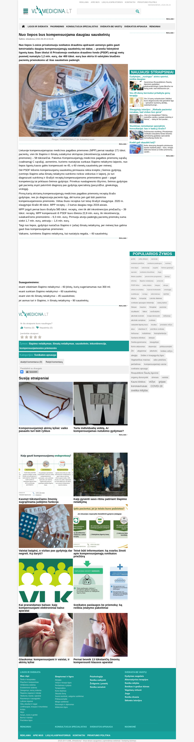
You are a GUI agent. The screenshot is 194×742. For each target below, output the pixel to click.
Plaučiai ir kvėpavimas (29, 682)
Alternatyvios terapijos (136, 679)
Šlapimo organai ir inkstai (30, 693)
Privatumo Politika (147, 2)
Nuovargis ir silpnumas (64, 704)
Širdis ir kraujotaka (27, 679)
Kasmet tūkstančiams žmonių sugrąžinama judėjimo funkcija (39, 500)
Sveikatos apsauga (45, 355)
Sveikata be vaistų (136, 672)
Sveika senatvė (97, 687)
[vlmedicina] (33, 317)
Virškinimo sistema (28, 685)
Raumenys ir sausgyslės (30, 699)
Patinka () (29, 327)
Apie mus (95, 2)
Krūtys (22, 709)
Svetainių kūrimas (128, 741)
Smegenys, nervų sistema (30, 690)
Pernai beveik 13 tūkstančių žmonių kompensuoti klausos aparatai (97, 661)
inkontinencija (98, 343)
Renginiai (25, 727)
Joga (127, 693)
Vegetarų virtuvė (133, 690)
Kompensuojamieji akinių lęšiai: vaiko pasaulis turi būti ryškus (43, 429)
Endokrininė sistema (28, 688)
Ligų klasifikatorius (112, 2)
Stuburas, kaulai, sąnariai (30, 696)
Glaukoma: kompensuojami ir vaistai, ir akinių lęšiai (44, 661)
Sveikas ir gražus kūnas (137, 686)
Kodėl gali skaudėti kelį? (142, 142)
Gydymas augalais (134, 676)
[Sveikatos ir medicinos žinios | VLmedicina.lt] (52, 11)
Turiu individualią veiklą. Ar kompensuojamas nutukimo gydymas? (99, 429)
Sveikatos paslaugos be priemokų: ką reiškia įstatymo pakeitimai (98, 606)
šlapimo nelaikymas (40, 343)
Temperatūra (60, 688)
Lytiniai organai (26, 701)
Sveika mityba (132, 683)
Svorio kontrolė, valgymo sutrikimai (69, 696)
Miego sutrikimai (62, 702)
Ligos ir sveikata (38, 26)
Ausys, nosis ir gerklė (29, 715)
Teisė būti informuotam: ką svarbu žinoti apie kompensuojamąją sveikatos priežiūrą (100, 553)
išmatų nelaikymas (63, 343)
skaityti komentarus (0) (31, 362)
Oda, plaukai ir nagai (28, 704)
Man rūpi (24, 676)
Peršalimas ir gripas (63, 685)
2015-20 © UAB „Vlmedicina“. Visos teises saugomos (80, 741)
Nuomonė (130, 727)
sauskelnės (82, 343)
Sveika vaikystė (98, 680)
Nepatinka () (46, 327)
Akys (22, 712)
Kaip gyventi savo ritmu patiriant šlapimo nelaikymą (100, 500)
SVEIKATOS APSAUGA (135, 26)
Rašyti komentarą (54, 362)
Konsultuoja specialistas (71, 727)
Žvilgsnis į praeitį (99, 683)
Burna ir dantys (26, 718)
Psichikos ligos (26, 720)
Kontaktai (130, 2)
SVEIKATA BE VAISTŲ (111, 26)
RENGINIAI (154, 26)
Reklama (84, 2)
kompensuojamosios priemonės (38, 348)
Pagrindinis (57, 26)
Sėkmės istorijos (133, 700)
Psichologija (96, 676)
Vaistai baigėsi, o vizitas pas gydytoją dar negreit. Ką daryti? (45, 552)
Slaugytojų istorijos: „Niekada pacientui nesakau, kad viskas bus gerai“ (151, 110)
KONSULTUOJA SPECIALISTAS (82, 26)
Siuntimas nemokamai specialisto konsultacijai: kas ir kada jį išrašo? (148, 127)
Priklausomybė (61, 699)
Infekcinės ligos (61, 707)
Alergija (58, 680)
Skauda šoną (60, 694)
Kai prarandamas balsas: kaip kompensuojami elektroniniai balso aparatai (41, 607)
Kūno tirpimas (60, 691)
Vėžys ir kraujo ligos (63, 683)
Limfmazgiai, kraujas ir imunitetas (34, 707)
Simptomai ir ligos (64, 676)
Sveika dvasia (132, 697)
